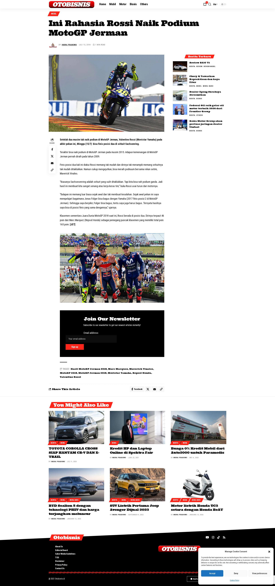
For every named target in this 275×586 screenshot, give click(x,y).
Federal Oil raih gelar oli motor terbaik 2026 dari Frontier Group (206, 108)
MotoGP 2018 (68, 373)
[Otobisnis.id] (72, 4)
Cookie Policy (234, 580)
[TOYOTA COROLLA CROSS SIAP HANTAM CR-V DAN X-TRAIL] (76, 427)
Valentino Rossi (70, 377)
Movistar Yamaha (119, 373)
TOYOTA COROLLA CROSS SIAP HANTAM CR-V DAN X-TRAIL (74, 452)
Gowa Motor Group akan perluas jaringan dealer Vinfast (205, 124)
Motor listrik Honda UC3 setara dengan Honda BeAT (197, 508)
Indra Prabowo (69, 45)
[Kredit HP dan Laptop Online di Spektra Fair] (137, 427)
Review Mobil (210, 66)
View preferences (259, 573)
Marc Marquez (118, 369)
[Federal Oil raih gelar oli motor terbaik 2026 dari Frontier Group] (180, 109)
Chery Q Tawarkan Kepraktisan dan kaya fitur (204, 79)
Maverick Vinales (141, 369)
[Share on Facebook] (52, 149)
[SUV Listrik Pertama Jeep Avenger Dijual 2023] (137, 484)
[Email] (52, 163)
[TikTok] (219, 537)
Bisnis (199, 99)
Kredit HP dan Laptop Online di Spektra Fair (131, 450)
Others (199, 115)
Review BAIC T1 (199, 62)
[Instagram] (213, 537)
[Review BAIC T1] (180, 66)
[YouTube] (207, 537)
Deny (236, 573)
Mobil (54, 14)
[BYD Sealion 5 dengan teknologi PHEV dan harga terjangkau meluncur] (76, 484)
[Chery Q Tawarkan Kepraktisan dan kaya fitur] (180, 80)
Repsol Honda (141, 373)
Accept (212, 573)
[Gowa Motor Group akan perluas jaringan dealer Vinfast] (180, 125)
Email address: (91, 332)
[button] (269, 551)
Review (199, 66)
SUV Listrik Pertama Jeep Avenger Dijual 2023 (134, 508)
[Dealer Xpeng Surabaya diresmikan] (180, 95)
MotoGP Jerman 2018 (92, 373)
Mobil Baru (208, 86)
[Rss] (224, 537)
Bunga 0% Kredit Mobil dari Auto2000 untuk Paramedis (197, 450)
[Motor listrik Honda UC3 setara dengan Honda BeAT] (198, 484)
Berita (192, 66)
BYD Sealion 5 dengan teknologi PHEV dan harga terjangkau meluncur (74, 510)
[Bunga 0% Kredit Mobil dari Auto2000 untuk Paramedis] (198, 427)
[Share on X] (52, 156)
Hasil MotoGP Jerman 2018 (89, 369)
